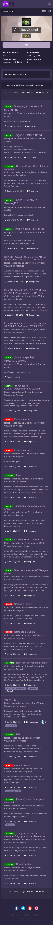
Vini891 (28, 512)
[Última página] (48, 93)
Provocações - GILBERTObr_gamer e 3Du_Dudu (22, 387)
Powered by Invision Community (26, 921)
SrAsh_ (28, 867)
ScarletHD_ (30, 263)
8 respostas (33, 281)
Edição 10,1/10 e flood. (28, 135)
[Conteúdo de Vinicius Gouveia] (26, 45)
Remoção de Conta (24, 631)
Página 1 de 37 (27, 94)
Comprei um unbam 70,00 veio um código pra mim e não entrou (24, 835)
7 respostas (31, 497)
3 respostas (31, 531)
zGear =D (29, 703)
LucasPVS (29, 839)
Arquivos (20, 266)
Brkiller (28, 392)
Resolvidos (21, 481)
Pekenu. (28, 805)
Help (18, 734)
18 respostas (31, 410)
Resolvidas (21, 175)
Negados (20, 426)
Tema (27, 915)
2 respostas (31, 466)
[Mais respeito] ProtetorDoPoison (19, 359)
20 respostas (32, 722)
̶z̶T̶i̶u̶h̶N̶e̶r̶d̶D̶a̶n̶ (31, 576)
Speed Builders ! (24, 864)
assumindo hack (23, 765)
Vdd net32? (10, 699)
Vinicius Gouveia (37, 113)
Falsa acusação (22, 419)
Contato (37, 915)
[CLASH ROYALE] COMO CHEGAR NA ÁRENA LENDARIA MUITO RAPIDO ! (25, 258)
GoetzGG (29, 666)
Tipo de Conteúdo (16, 74)
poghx (28, 738)
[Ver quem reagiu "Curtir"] (42, 722)
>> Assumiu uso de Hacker (28, 539)
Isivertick (29, 635)
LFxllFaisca (30, 423)
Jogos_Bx (29, 478)
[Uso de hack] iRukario (29, 229)
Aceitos (7, 116)
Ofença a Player (23, 604)
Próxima (40, 93)
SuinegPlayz (30, 172)
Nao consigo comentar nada (31, 662)
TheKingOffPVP (32, 768)
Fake (18, 475)
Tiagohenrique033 (33, 543)
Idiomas (16, 915)
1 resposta (31, 126)
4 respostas (31, 883)
